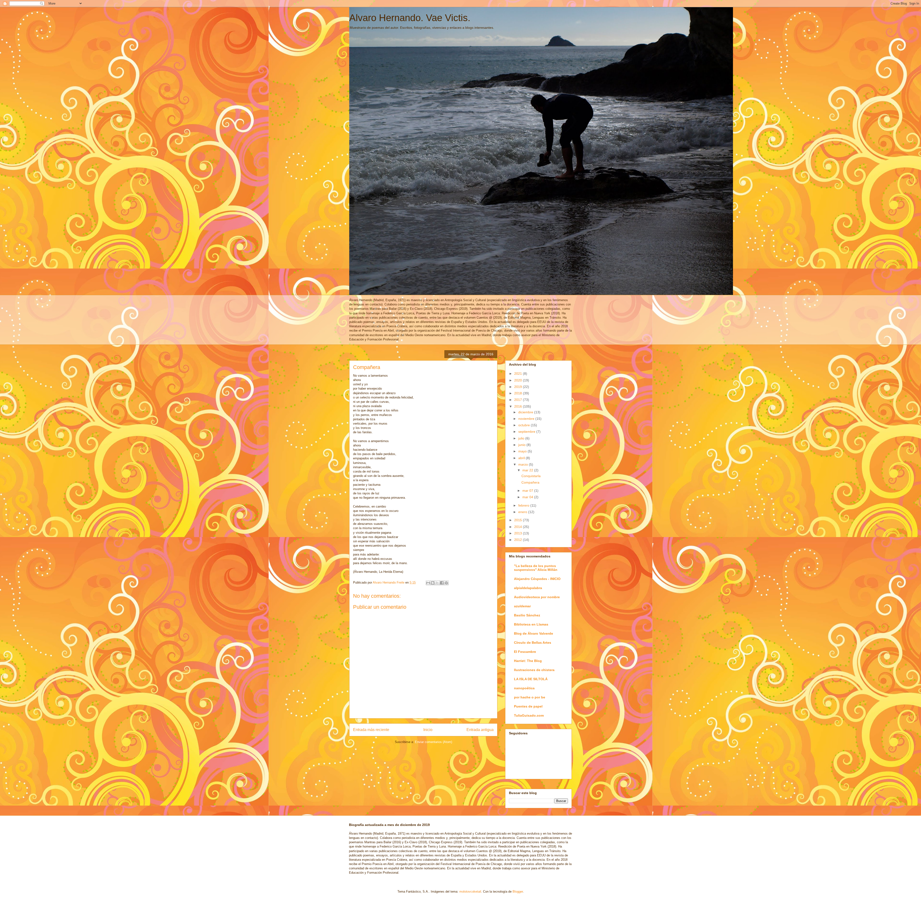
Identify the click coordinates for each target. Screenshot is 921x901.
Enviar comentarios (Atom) (433, 742)
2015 (518, 520)
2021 (518, 373)
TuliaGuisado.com (529, 715)
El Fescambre (525, 652)
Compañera (530, 482)
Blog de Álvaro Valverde (533, 633)
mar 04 (528, 497)
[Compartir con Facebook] (441, 582)
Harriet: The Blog (528, 661)
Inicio (427, 730)
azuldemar (522, 606)
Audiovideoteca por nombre (537, 597)
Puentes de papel (528, 706)
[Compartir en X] (437, 582)
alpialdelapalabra (528, 588)
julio (521, 438)
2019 (518, 387)
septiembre (527, 431)
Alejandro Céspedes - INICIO (537, 579)
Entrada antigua (480, 730)
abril (522, 458)
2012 (518, 540)
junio (522, 445)
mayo (523, 451)
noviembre (526, 419)
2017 (518, 400)
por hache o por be (529, 697)
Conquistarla (531, 476)
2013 (518, 533)
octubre (524, 425)
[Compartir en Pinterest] (446, 582)
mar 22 (528, 470)
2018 (518, 393)
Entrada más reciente (371, 730)
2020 (518, 380)
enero (523, 512)
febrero (524, 505)
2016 (518, 406)
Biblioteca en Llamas (531, 624)
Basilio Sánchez (527, 615)
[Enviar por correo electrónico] (428, 582)
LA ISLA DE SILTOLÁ (531, 679)
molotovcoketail (470, 891)
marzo (523, 464)
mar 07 (528, 490)
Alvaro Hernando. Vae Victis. (409, 17)
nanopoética (524, 688)
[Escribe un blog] (432, 582)
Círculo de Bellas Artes (532, 642)
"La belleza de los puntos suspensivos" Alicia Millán (535, 568)
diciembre (526, 412)
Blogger (518, 891)
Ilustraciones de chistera (534, 670)
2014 (518, 527)
